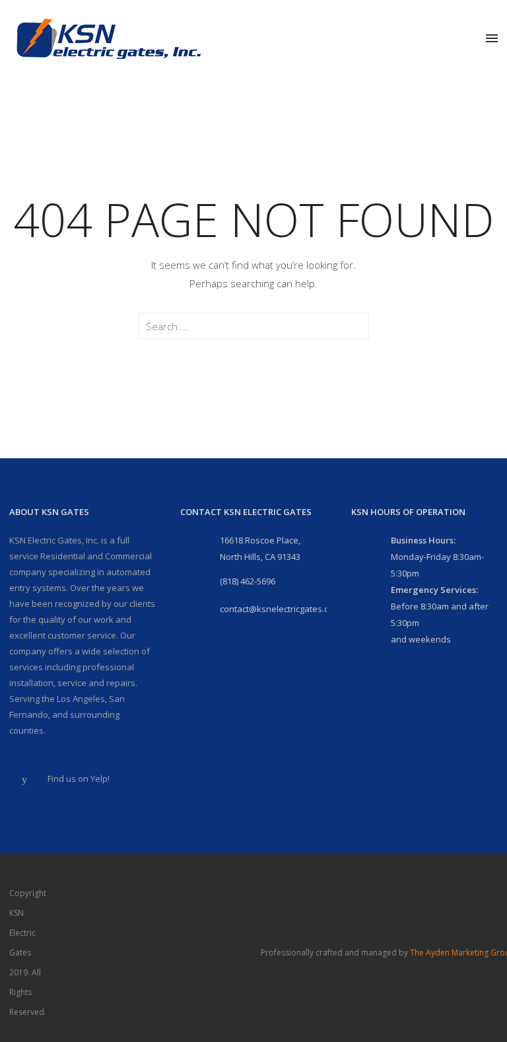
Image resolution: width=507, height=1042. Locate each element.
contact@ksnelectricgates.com (280, 609)
